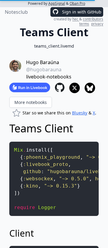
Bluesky (79, 113)
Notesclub (16, 12)
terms (84, 23)
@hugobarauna (44, 69)
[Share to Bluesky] (90, 88)
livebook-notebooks (48, 76)
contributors (93, 19)
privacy (97, 23)
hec (75, 19)
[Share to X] (74, 88)
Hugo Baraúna (42, 62)
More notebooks (30, 102)
